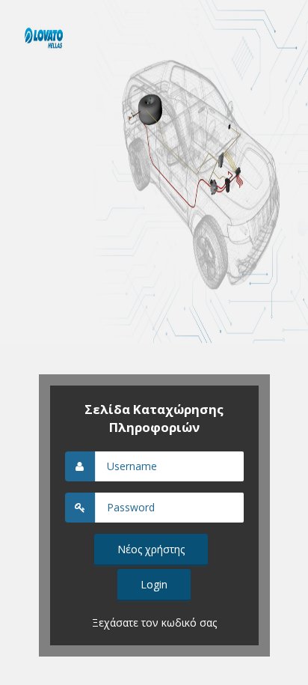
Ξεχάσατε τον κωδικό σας (154, 622)
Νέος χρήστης (151, 549)
